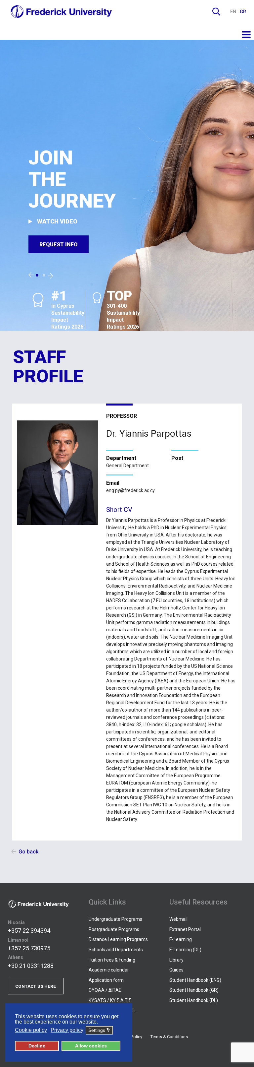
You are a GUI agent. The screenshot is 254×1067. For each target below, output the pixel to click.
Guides (176, 970)
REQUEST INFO (58, 244)
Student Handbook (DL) (193, 1000)
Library (176, 960)
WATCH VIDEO (57, 221)
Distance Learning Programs (118, 939)
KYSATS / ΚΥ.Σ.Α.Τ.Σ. (110, 1000)
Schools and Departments (116, 949)
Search (216, 12)
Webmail (178, 919)
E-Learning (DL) (185, 949)
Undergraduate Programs (115, 919)
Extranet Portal (185, 929)
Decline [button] (36, 1045)
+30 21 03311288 (31, 965)
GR (243, 11)
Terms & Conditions (169, 1036)
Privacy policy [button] (67, 1030)
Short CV (119, 510)
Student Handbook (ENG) (195, 980)
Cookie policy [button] (31, 1030)
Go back (28, 851)
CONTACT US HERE (35, 986)
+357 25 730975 (29, 948)
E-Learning (180, 939)
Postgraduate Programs (114, 929)
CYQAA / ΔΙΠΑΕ (105, 990)
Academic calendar (109, 970)
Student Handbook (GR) (194, 990)
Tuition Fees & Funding (112, 960)
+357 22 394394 (29, 930)
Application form (106, 980)
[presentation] (31, 275)
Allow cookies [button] (91, 1045)
